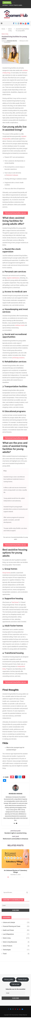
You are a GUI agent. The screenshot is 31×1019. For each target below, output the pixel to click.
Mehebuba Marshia (12, 40)
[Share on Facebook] (16, 777)
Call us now (15, 984)
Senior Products (16, 946)
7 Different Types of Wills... (10, 5)
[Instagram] (18, 23)
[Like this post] (12, 777)
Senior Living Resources (16, 942)
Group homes (6, 572)
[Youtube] (25, 23)
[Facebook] (13, 23)
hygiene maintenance (13, 278)
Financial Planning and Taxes (16, 926)
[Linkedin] (23, 23)
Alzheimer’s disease (12, 175)
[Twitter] (16, 23)
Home (3, 29)
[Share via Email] (4, 780)
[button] (13, 2)
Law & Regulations (16, 934)
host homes (15, 602)
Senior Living (16, 938)
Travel (16, 953)
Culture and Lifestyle (16, 922)
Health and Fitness (16, 930)
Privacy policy (8, 979)
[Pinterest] (21, 23)
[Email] (28, 23)
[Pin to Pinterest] (23, 777)
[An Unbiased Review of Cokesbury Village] (15, 858)
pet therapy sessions (18, 357)
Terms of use (22, 979)
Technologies (16, 949)
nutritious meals (19, 325)
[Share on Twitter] (19, 777)
